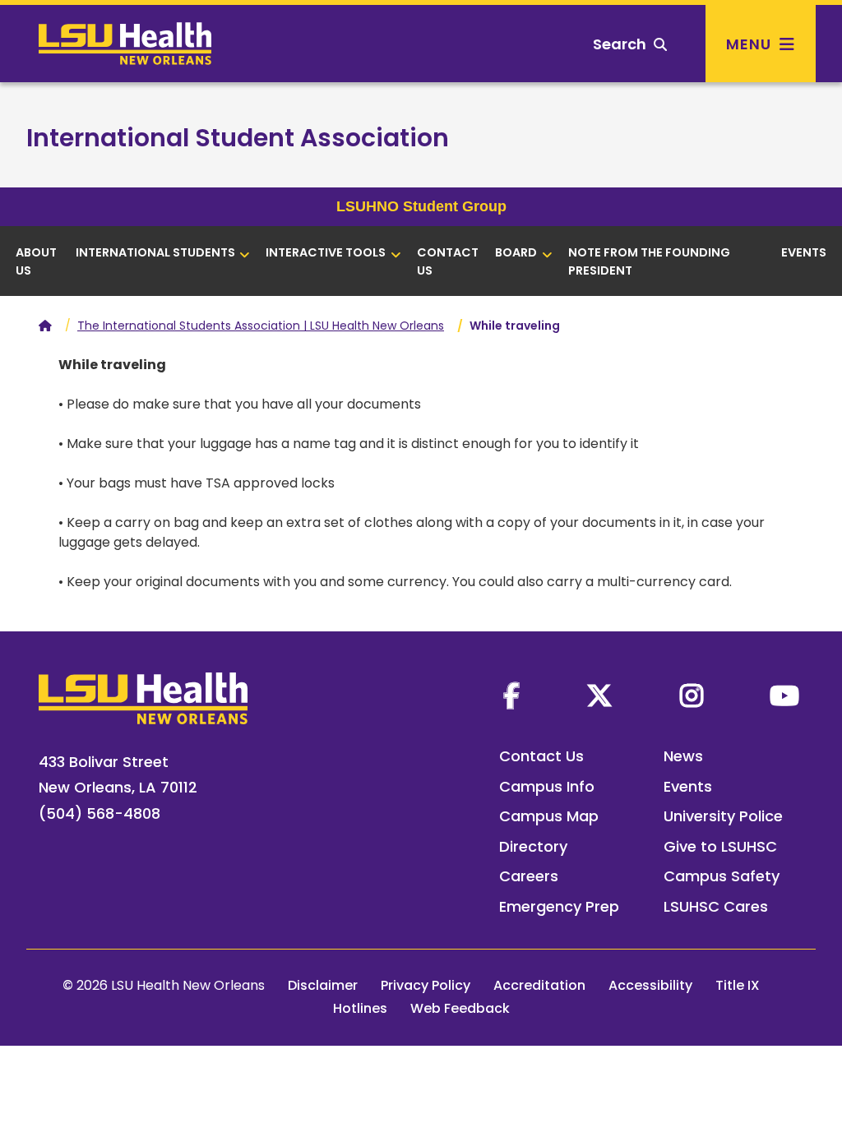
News (683, 756)
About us (36, 261)
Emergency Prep (559, 906)
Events (803, 252)
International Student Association (237, 137)
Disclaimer (323, 985)
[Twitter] (599, 695)
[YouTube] (784, 695)
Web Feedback (460, 1008)
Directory (533, 846)
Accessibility (650, 985)
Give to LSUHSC (720, 846)
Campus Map (549, 816)
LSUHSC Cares (716, 906)
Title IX (737, 985)
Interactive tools (326, 252)
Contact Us (448, 261)
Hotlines (360, 1008)
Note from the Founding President (649, 261)
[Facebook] (511, 695)
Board (516, 252)
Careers (528, 876)
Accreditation (539, 985)
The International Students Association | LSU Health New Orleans (260, 325)
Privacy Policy (425, 985)
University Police (723, 816)
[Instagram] (691, 695)
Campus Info (546, 786)
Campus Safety (722, 876)
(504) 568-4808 (99, 813)
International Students (155, 252)
